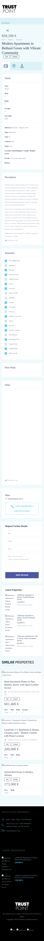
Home (4, 40)
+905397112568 (11, 826)
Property (10, 40)
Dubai (18, 819)
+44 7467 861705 (23, 826)
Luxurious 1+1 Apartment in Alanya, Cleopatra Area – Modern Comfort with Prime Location (21, 732)
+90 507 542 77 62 (12, 824)
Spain (13, 819)
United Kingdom (16, 151)
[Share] (6, 31)
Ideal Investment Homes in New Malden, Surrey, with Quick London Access (21, 684)
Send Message (22, 575)
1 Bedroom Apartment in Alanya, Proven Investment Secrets (26, 618)
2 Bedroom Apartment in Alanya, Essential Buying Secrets (25, 597)
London (26, 151)
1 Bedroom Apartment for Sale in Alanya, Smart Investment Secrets (27, 638)
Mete (7, 495)
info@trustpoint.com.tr (15, 499)
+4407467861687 (25, 824)
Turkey (8, 819)
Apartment (19, 40)
